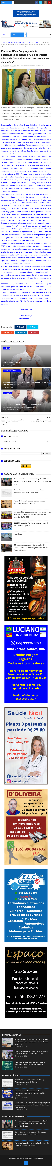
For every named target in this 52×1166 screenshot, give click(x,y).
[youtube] (49, 2)
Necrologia (18, 534)
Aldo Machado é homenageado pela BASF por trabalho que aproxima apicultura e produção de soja (32, 481)
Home (3, 35)
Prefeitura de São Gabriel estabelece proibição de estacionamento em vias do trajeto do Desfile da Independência (32, 1105)
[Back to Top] (26, 1163)
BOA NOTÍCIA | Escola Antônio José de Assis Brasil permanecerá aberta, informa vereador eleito (22, 406)
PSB (36, 42)
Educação (7, 393)
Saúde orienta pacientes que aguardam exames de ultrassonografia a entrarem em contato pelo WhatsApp (31, 1042)
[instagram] (45, 2)
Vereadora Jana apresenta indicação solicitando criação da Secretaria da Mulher (25, 383)
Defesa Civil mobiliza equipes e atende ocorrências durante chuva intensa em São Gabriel (30, 1093)
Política (29, 42)
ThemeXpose (38, 1158)
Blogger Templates (16, 1158)
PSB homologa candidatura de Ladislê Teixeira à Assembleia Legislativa (21, 361)
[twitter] (40, 2)
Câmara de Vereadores (16, 42)
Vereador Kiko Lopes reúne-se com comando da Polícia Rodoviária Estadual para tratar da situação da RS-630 (32, 514)
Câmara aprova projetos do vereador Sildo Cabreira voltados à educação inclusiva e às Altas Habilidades (31, 547)
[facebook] (36, 2)
